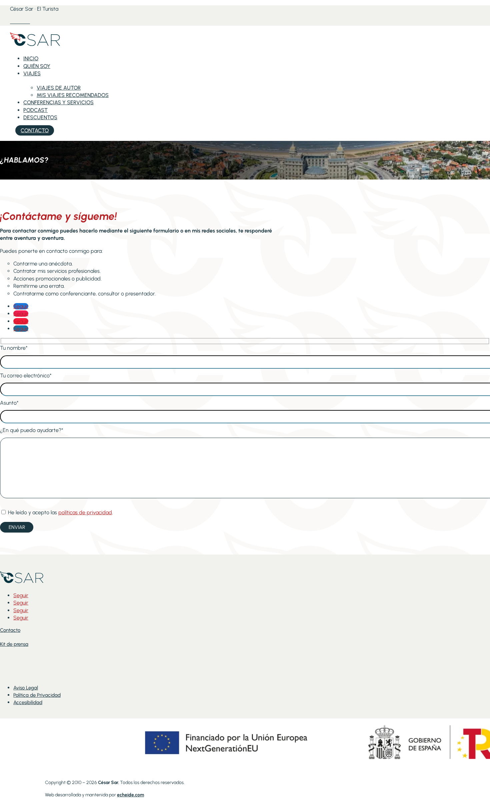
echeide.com (130, 795)
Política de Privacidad (37, 695)
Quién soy (36, 66)
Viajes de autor (59, 88)
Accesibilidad (27, 702)
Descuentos (40, 117)
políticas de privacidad (85, 512)
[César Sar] (35, 46)
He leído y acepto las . (60, 512)
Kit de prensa (14, 644)
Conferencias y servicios (58, 102)
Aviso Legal (25, 688)
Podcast (35, 110)
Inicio (30, 58)
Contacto (35, 130)
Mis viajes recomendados (73, 95)
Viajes (32, 73)
